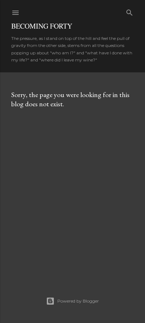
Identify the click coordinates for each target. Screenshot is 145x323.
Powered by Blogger (78, 301)
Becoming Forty (41, 26)
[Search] (129, 11)
